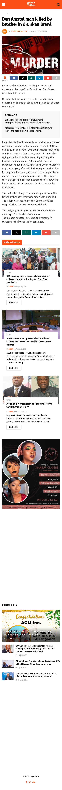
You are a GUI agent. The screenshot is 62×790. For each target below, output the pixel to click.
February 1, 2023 (11, 638)
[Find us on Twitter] (30, 782)
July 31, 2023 (21, 668)
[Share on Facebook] (14, 78)
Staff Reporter (19, 31)
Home (4, 14)
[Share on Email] (47, 78)
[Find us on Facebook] (26, 782)
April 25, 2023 (22, 655)
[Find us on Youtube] (33, 782)
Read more (15, 301)
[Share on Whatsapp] (31, 78)
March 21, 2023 (22, 680)
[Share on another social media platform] (56, 78)
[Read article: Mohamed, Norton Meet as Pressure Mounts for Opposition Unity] (31, 390)
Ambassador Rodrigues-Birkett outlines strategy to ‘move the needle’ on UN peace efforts (28, 341)
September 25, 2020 (39, 31)
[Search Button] (58, 4)
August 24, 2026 (21, 287)
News (11, 14)
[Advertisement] (31, 720)
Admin (11, 287)
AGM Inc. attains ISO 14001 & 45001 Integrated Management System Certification (27, 633)
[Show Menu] (3, 4)
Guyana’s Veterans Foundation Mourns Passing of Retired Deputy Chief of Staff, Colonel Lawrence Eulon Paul (35, 649)
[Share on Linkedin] (39, 78)
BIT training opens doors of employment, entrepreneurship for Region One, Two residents (28, 279)
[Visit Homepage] (31, 5)
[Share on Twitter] (23, 78)
